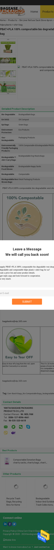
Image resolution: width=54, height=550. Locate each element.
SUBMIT (27, 301)
